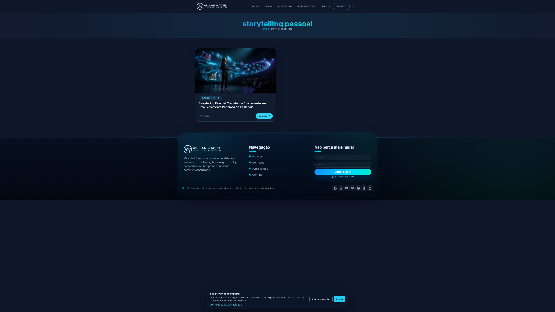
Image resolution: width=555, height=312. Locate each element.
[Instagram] (341, 188)
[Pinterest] (358, 188)
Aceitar (339, 299)
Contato (341, 6)
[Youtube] (347, 188)
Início (266, 28)
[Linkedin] (364, 188)
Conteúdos (285, 6)
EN (354, 6)
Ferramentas (306, 6)
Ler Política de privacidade (226, 304)
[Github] (370, 188)
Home (255, 6)
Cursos (325, 6)
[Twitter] (352, 188)
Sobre (268, 6)
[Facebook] (335, 188)
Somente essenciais (321, 299)
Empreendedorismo (210, 98)
